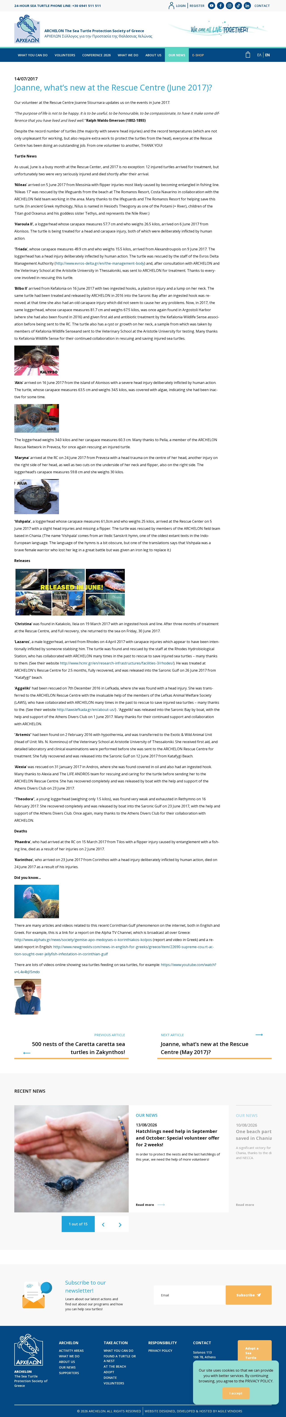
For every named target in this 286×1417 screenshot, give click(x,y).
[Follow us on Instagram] (229, 5)
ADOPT (109, 1372)
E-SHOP (198, 55)
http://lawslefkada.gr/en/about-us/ (86, 709)
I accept (235, 1393)
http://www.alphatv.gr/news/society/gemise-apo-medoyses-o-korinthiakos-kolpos (83, 939)
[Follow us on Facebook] (220, 5)
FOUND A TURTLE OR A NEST (120, 1358)
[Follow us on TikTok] (238, 5)
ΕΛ (259, 54)
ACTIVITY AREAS (71, 1350)
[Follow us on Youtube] (211, 5)
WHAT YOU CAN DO (33, 55)
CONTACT (262, 6)
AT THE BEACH (115, 1366)
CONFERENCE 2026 (96, 55)
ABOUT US (153, 55)
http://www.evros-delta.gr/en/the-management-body (100, 263)
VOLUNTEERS (65, 55)
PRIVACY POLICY (160, 1350)
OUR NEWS (176, 55)
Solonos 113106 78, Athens (204, 1354)
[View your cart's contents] (248, 54)
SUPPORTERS (69, 1373)
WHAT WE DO (128, 55)
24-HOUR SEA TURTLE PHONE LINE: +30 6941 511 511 (57, 5)
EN (267, 54)
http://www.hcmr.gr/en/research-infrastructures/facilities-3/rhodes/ (116, 663)
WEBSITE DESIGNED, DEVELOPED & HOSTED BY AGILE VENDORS (193, 1411)
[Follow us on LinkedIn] (247, 5)
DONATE (110, 1377)
